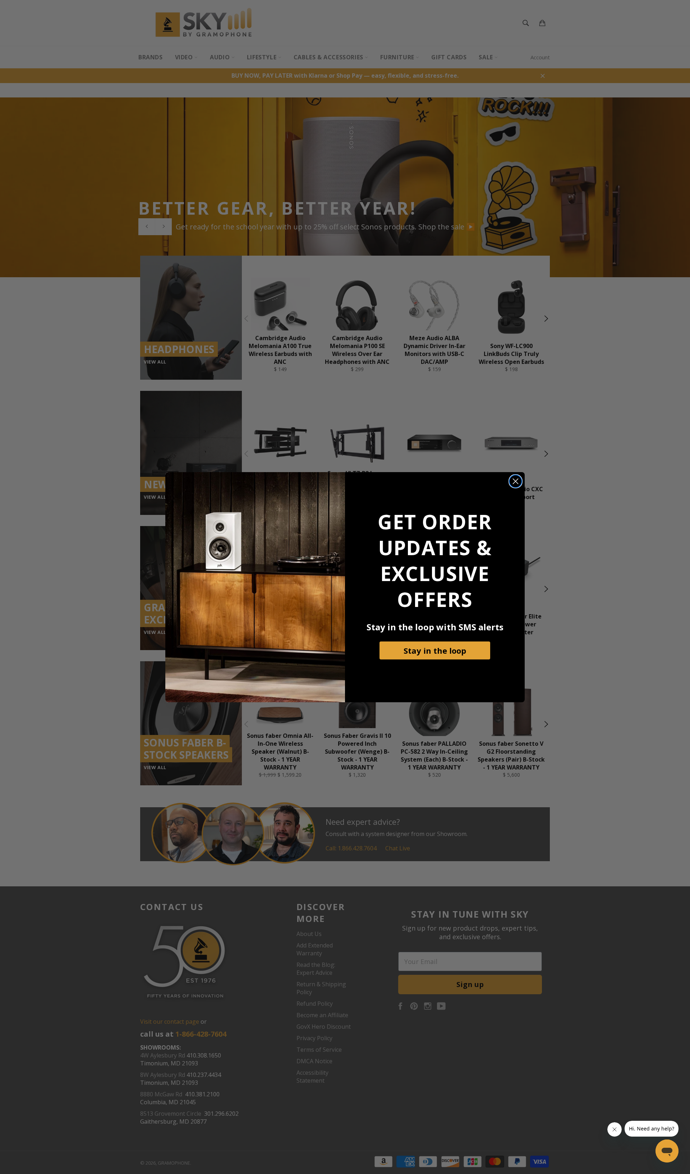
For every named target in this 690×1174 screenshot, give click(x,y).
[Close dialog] (515, 481)
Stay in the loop (435, 650)
